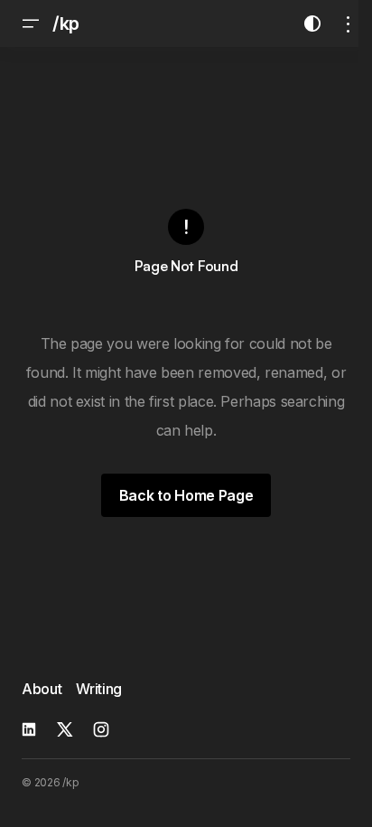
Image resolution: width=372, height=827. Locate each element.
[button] (31, 23)
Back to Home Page (186, 495)
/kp (65, 23)
